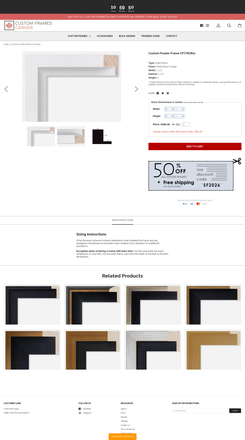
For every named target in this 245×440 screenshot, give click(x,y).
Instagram (87, 413)
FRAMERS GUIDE (150, 36)
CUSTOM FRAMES (78, 36)
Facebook (87, 409)
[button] (122, 436)
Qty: (178, 124)
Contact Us (125, 425)
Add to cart (194, 146)
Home (6, 44)
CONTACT (171, 36)
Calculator (139, 243)
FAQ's (123, 413)
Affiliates (124, 421)
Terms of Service (128, 429)
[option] (71, 86)
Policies (124, 417)
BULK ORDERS (127, 36)
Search (124, 409)
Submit (235, 411)
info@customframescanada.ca (16, 413)
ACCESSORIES (105, 36)
